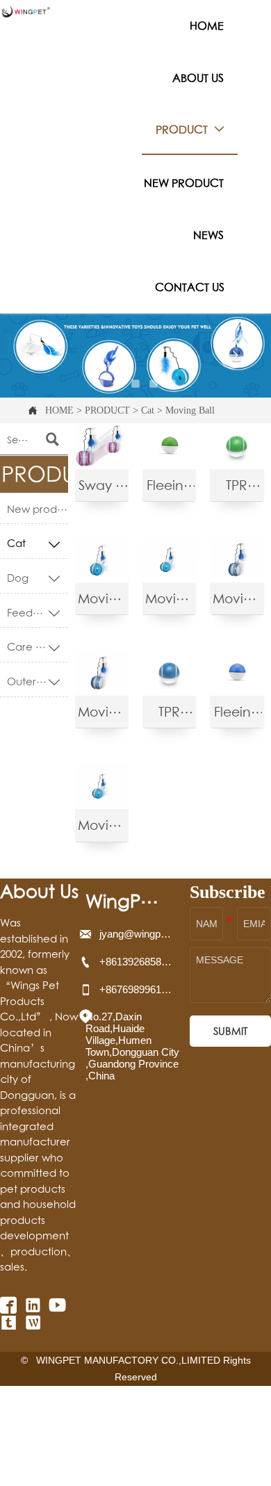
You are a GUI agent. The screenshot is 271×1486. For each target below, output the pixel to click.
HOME (59, 410)
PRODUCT (107, 410)
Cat (147, 410)
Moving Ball (190, 410)
